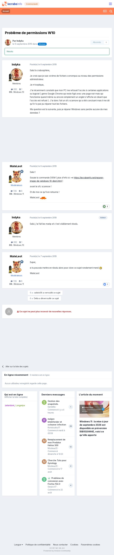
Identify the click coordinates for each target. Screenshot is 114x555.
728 (15, 191)
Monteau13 (52, 448)
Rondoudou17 (54, 428)
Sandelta (51, 407)
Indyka (20, 41)
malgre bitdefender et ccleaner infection (57, 422)
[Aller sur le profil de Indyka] (8, 42)
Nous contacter (60, 544)
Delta (36, 298)
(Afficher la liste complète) (16, 397)
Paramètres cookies (90, 544)
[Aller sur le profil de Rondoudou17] (44, 420)
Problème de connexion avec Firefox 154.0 (56, 481)
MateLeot (16, 166)
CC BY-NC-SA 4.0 (57, 548)
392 (15, 89)
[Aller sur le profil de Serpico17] (44, 479)
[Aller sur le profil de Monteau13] (44, 441)
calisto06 (38, 293)
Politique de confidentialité (37, 544)
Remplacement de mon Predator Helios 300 (56, 442)
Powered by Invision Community (57, 551)
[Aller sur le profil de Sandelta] (44, 402)
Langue (18, 544)
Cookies (74, 544)
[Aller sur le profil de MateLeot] (16, 176)
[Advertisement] (57, 21)
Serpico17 (52, 487)
